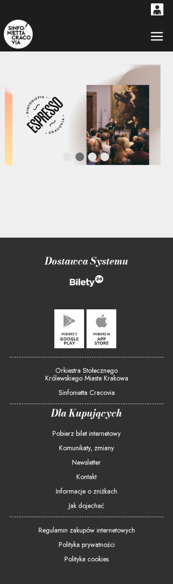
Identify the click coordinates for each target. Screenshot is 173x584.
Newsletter (86, 462)
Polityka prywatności (87, 544)
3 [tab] (93, 159)
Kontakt (86, 477)
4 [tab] (105, 159)
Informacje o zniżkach (86, 491)
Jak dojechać (86, 505)
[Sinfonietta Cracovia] (18, 34)
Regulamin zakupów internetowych (86, 530)
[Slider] (86, 114)
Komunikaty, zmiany (86, 448)
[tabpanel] (86, 114)
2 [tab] (80, 159)
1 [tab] (68, 159)
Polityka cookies (86, 559)
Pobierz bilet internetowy (86, 433)
